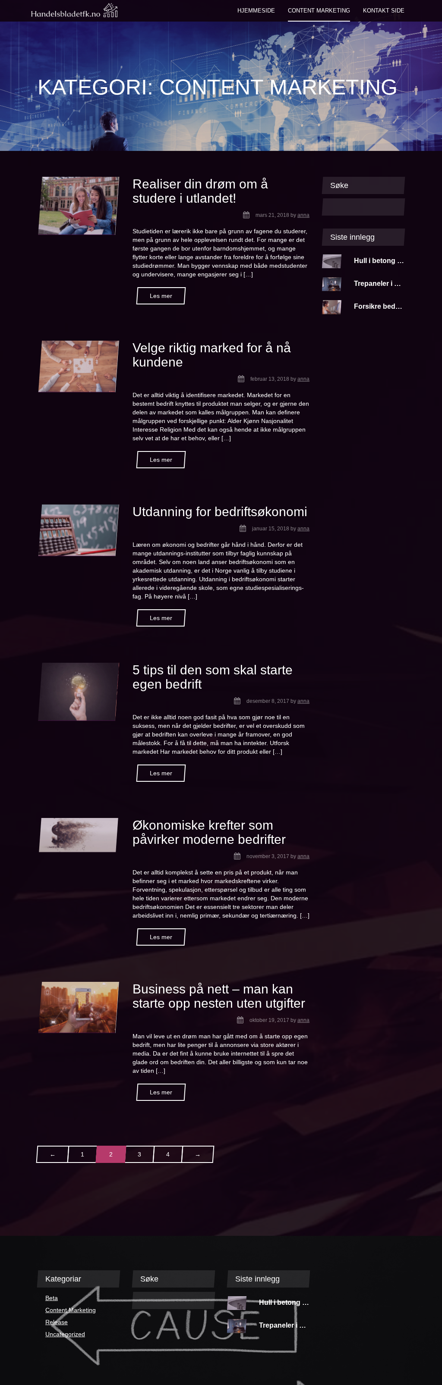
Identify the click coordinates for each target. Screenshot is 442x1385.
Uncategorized (65, 1334)
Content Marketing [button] (319, 10)
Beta (51, 1297)
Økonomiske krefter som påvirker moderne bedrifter (209, 832)
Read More (161, 295)
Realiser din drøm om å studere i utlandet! (200, 191)
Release (56, 1322)
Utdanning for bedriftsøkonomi (220, 511)
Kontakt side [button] (383, 10)
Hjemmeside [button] (256, 10)
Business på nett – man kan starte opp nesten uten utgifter (219, 996)
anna (303, 215)
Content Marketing (70, 1310)
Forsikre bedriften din (389, 306)
